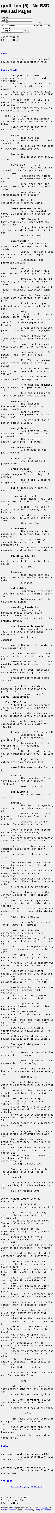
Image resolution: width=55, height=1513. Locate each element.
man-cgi (28, 1510)
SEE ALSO (6, 1481)
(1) (36, 1486)
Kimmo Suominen (8, 1510)
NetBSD (45, 1507)
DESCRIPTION (9, 70)
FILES (4, 1446)
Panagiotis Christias (43, 1510)
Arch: (41, 23)
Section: (6, 23)
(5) (19, 1486)
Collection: (7, 28)
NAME (4, 53)
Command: (6, 17)
